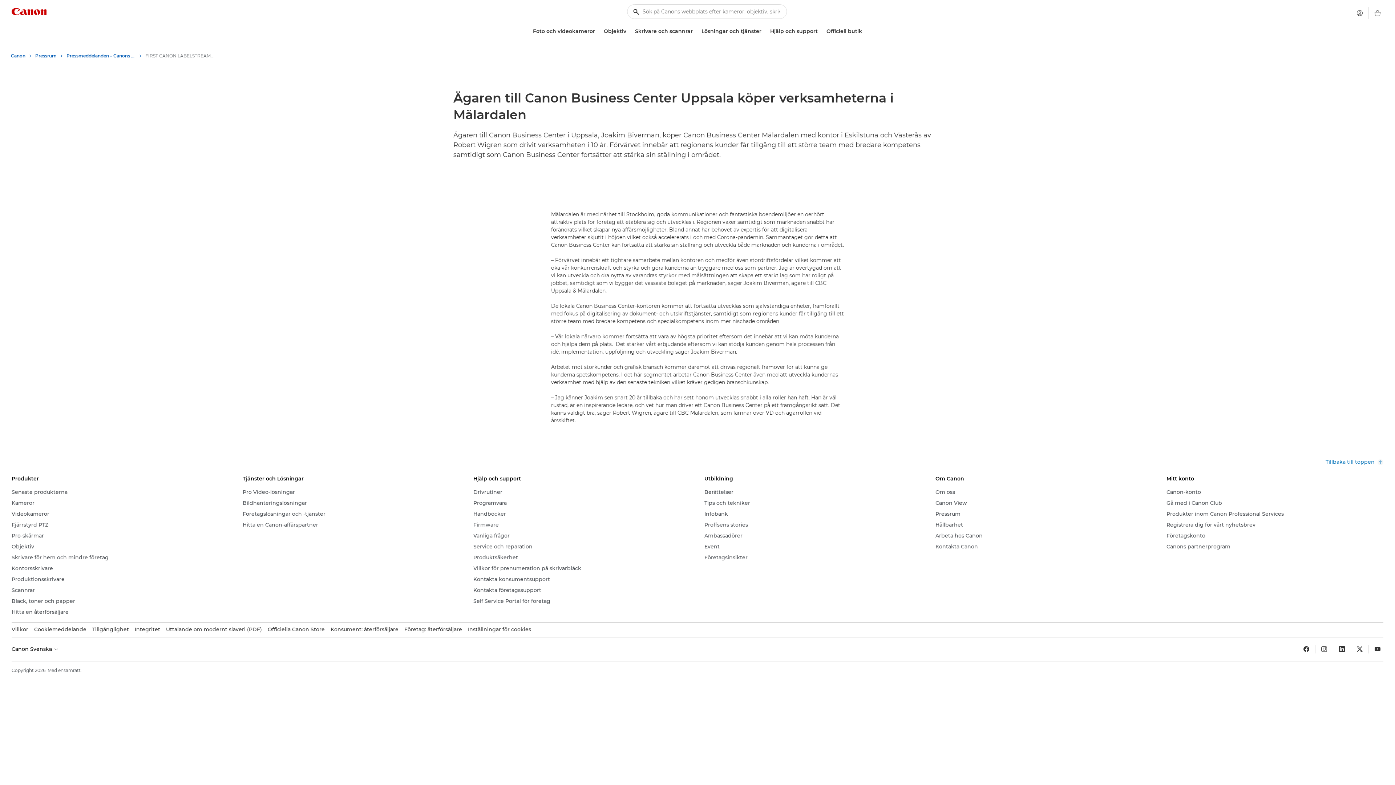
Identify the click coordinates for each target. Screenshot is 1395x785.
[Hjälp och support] (821, 31)
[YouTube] (1377, 649)
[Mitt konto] (1360, 13)
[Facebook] (1306, 649)
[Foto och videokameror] (598, 31)
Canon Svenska (32, 649)
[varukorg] (1377, 13)
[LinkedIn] (1342, 649)
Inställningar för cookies (499, 629)
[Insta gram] (1324, 649)
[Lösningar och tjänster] (764, 31)
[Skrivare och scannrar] (696, 31)
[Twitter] (1360, 649)
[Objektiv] (629, 31)
